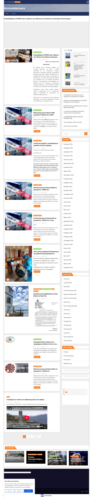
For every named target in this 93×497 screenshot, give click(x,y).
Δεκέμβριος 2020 (68, 229)
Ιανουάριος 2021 (68, 225)
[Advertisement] (46, 33)
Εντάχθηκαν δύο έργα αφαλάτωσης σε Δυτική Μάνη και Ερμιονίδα (57, 461)
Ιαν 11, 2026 (32, 461)
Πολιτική (66, 309)
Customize (9, 491)
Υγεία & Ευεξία (67, 336)
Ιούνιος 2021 (67, 205)
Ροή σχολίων (67, 359)
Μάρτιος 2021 (67, 217)
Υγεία (40, 140)
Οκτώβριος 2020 (68, 236)
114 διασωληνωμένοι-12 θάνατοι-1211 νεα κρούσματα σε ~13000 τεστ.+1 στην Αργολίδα (44, 220)
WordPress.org (68, 363)
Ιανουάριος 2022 (68, 178)
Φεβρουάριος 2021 (69, 221)
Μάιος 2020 (67, 256)
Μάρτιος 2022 (67, 171)
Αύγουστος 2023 (68, 159)
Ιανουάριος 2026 (68, 144)
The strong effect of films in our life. (73, 122)
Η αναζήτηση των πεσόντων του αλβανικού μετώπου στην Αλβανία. (25, 399)
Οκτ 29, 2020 (38, 222)
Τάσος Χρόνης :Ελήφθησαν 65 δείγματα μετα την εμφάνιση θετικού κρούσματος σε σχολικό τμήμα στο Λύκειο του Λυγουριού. (46, 254)
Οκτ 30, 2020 (38, 192)
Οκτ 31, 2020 (38, 59)
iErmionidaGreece (14, 8)
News (65, 286)
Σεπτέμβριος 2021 (68, 194)
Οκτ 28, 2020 (38, 373)
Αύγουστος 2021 (68, 198)
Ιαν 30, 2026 (11, 460)
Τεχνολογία (66, 317)
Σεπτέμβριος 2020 (68, 240)
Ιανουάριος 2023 (68, 167)
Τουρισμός (66, 329)
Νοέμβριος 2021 (68, 186)
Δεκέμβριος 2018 (68, 267)
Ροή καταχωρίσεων (69, 355)
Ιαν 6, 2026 (53, 462)
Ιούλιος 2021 (67, 202)
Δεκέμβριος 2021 (68, 182)
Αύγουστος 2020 (68, 244)
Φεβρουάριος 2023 (69, 163)
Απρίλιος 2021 (67, 213)
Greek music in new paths (70, 126)
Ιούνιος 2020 (67, 252)
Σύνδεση (66, 352)
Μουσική (66, 302)
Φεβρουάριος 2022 (69, 175)
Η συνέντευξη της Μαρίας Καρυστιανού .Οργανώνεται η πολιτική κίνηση (78, 462)
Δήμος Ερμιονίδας (68, 294)
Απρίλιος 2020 (67, 259)
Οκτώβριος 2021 (68, 190)
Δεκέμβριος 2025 (68, 148)
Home (7, 13)
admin (45, 59)
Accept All (28, 491)
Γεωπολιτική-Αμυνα (69, 290)
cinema (14, 13)
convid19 (36, 140)
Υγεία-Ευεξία (67, 340)
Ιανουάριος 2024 (68, 155)
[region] (19, 486)
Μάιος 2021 (67, 209)
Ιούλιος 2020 (67, 248)
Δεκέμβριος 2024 (68, 151)
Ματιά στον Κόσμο (37, 52)
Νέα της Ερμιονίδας (69, 306)
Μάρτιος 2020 (67, 263)
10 (35, 436)
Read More (37, 131)
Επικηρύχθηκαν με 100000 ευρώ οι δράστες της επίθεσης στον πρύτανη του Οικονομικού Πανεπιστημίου (46, 57)
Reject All (19, 491)
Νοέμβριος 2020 (68, 232)
